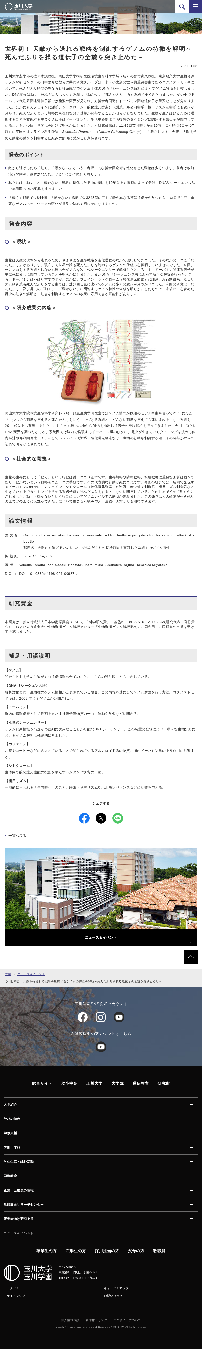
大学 (8, 974)
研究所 (164, 1083)
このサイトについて (127, 1320)
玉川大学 (94, 1083)
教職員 (159, 1251)
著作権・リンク (96, 1320)
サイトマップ (16, 1296)
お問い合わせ (113, 1296)
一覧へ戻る (17, 836)
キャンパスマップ (116, 1288)
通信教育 (141, 1083)
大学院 (118, 1083)
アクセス (13, 1288)
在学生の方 (76, 1251)
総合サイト (42, 1083)
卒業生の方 (46, 1251)
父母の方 (136, 1251)
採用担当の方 (107, 1251)
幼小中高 (69, 1083)
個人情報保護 (70, 1320)
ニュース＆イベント (31, 974)
